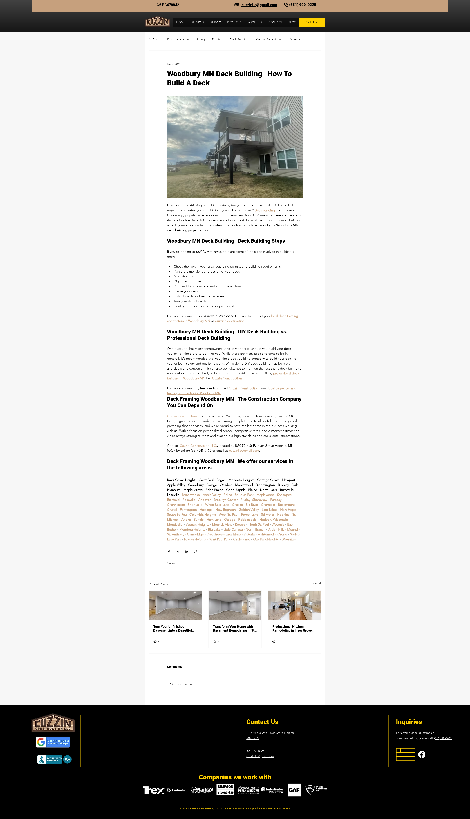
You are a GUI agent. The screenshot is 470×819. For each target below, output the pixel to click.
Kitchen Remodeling (269, 39)
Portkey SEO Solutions (276, 808)
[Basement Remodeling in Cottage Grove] (175, 605)
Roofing (217, 39)
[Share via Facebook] (169, 551)
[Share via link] (196, 551)
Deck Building (239, 39)
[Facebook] (421, 754)
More (293, 39)
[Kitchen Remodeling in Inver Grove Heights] (294, 605)
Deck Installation (178, 39)
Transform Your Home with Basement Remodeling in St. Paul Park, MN (234, 628)
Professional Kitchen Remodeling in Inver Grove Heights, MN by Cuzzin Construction (292, 628)
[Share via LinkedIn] (187, 551)
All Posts (154, 39)
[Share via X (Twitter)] (178, 551)
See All (317, 583)
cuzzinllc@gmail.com (259, 5)
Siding (200, 39)
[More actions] (301, 64)
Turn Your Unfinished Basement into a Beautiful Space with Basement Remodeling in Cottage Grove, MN (172, 628)
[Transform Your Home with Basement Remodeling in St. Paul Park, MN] (235, 605)
